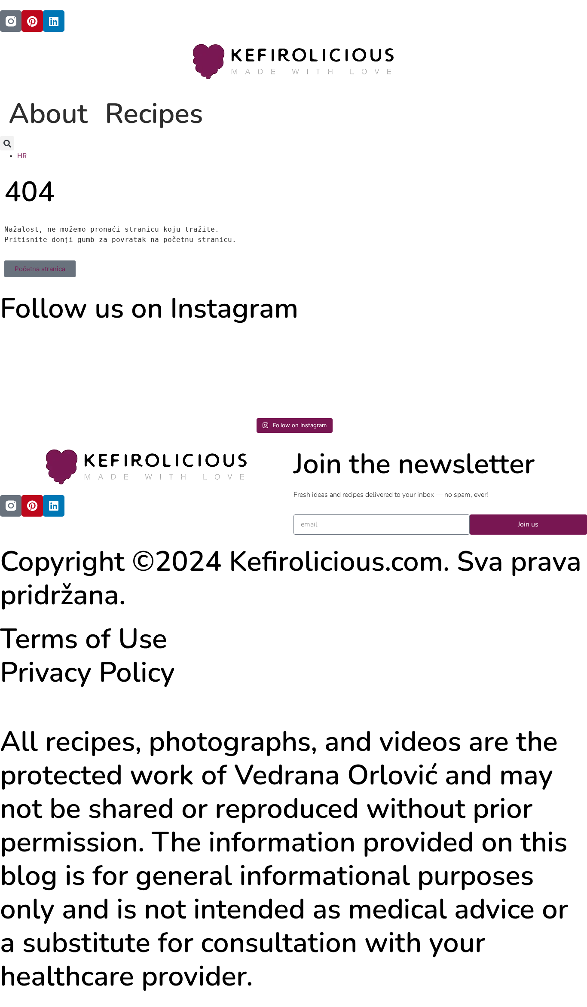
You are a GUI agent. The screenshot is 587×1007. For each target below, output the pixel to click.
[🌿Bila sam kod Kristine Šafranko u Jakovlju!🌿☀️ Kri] (72, 371)
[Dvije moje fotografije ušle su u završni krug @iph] (515, 371)
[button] (7, 143)
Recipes (154, 114)
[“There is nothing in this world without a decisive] (219, 371)
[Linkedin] (53, 21)
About (48, 114)
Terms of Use (83, 639)
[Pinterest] (32, 21)
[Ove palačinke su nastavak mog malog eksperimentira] (367, 371)
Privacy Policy (87, 672)
